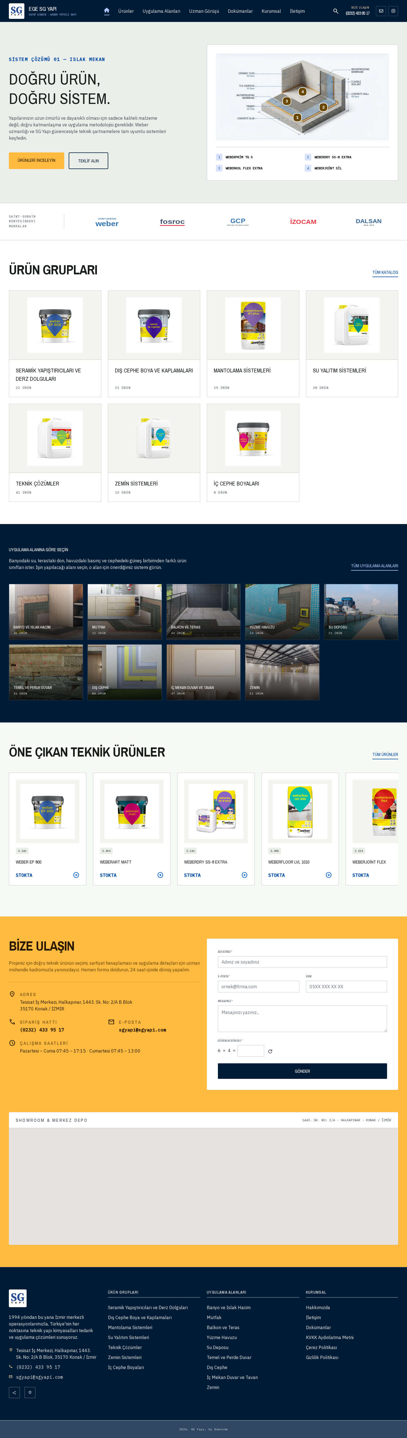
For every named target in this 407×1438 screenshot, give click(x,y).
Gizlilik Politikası (322, 1357)
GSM (308, 976)
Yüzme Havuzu (222, 1337)
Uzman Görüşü (204, 11)
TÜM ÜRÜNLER (385, 754)
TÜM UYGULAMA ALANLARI (374, 566)
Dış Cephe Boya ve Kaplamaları (140, 1317)
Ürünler (126, 11)
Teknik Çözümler (125, 1347)
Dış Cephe (217, 1367)
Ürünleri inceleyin (36, 160)
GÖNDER (302, 1071)
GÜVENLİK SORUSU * (230, 1041)
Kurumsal (271, 11)
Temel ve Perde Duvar (229, 1357)
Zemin (213, 1387)
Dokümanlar (240, 11)
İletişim (297, 11)
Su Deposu (217, 1347)
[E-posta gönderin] (381, 11)
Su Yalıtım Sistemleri (128, 1337)
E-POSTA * (224, 976)
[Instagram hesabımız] (393, 11)
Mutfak (214, 1317)
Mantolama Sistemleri (130, 1327)
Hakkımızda (318, 1307)
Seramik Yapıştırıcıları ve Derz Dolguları (148, 1307)
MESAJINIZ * (225, 1001)
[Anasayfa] (106, 11)
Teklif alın (88, 161)
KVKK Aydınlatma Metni (330, 1337)
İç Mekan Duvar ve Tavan (232, 1377)
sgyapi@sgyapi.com (142, 1030)
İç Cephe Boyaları (126, 1367)
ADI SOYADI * (225, 952)
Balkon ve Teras (223, 1327)
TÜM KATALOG (385, 272)
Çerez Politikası (321, 1347)
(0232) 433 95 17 (357, 13)
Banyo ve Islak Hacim (229, 1307)
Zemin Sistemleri (124, 1357)
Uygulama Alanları (161, 11)
